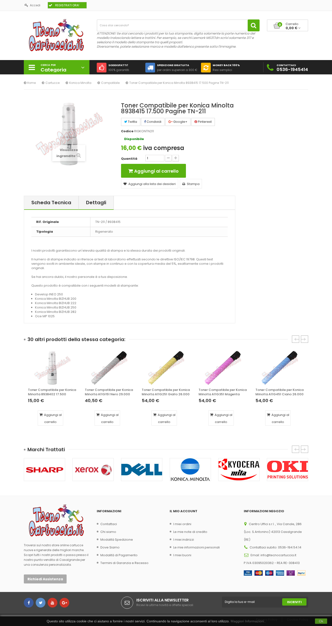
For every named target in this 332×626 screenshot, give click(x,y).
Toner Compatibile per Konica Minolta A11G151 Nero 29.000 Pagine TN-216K (109, 392)
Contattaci (108, 524)
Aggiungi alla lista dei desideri (152, 184)
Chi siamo (108, 531)
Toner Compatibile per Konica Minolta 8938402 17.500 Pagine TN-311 (52, 392)
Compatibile (110, 83)
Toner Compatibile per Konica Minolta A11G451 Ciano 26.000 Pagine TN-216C (279, 392)
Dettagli (96, 202)
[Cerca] (254, 25)
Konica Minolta (80, 83)
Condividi (153, 121)
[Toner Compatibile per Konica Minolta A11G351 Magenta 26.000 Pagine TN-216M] (223, 368)
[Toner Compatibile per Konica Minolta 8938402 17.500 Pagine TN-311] (52, 368)
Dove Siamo (110, 547)
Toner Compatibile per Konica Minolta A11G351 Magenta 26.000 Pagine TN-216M (223, 392)
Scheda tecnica (51, 202)
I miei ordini (182, 524)
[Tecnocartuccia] (56, 35)
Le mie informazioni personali (196, 547)
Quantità (129, 159)
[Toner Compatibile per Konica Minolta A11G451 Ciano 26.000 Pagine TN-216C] (279, 368)
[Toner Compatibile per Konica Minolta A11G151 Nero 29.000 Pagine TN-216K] (109, 368)
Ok (321, 621)
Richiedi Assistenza (45, 579)
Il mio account (183, 511)
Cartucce (52, 83)
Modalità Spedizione (116, 539)
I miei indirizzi (183, 539)
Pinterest (204, 121)
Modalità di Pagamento (119, 555)
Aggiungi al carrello (52, 418)
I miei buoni (182, 555)
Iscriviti (294, 602)
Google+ (180, 121)
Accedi (35, 5)
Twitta (132, 121)
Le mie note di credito (190, 531)
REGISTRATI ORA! (67, 5)
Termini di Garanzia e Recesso (124, 563)
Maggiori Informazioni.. (248, 621)
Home (31, 83)
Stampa (193, 184)
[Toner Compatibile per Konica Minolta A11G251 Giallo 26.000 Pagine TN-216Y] (166, 368)
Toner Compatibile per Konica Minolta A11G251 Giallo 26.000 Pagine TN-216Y (166, 392)
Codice (127, 131)
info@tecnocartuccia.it (278, 555)
